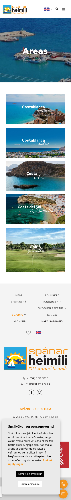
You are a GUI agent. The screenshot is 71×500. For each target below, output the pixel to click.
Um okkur (19, 321)
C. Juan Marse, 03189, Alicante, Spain (35, 416)
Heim (18, 295)
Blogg (52, 314)
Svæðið (17, 314)
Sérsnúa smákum (30, 484)
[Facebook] (31, 392)
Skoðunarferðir (51, 308)
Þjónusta (51, 301)
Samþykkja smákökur (30, 473)
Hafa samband (52, 321)
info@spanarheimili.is (37, 383)
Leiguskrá (19, 302)
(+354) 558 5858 (37, 378)
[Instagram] (39, 392)
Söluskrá (52, 295)
